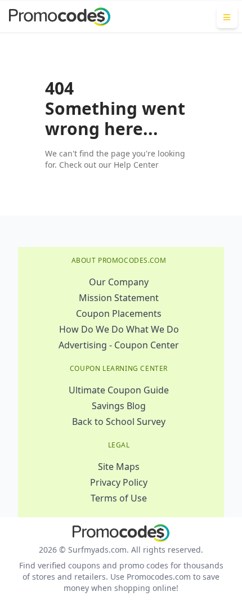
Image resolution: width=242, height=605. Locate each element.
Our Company (119, 282)
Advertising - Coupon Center (119, 345)
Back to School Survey (118, 421)
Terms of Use (119, 498)
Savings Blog (119, 406)
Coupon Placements (119, 313)
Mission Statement (119, 298)
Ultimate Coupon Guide (119, 390)
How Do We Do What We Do (119, 329)
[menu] (227, 17)
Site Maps (119, 466)
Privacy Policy (118, 482)
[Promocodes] (59, 16)
